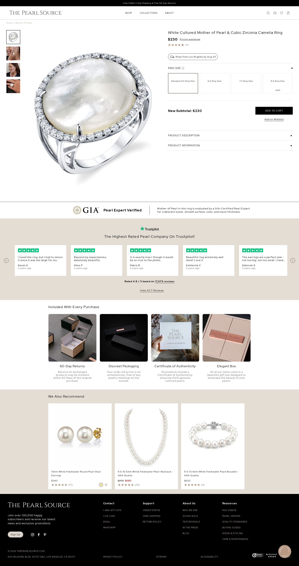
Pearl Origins (231, 516)
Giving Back (190, 516)
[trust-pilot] (271, 556)
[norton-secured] (257, 555)
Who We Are (190, 510)
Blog (186, 533)
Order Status (151, 510)
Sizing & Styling (232, 533)
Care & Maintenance (235, 539)
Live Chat (109, 516)
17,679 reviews (164, 281)
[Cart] (288, 13)
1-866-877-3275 (112, 510)
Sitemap (161, 557)
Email (107, 521)
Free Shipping (152, 516)
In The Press (190, 527)
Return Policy (152, 521)
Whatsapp (109, 527)
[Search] (268, 13)
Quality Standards (234, 521)
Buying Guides (231, 527)
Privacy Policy (112, 557)
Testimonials (191, 521)
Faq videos (229, 510)
